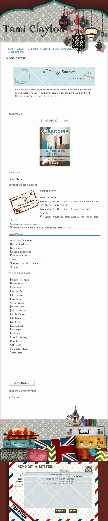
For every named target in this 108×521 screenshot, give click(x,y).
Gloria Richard (17, 303)
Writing (14, 267)
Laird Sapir (15, 329)
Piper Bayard (16, 341)
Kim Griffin (15, 322)
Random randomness (20, 255)
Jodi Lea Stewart (18, 310)
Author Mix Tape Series (21, 240)
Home (11, 48)
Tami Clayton (33, 29)
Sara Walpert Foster (19, 349)
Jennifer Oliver (17, 306)
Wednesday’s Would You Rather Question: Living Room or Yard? (40, 227)
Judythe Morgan (17, 314)
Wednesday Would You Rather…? (26, 263)
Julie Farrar (15, 318)
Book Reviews (16, 248)
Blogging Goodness (19, 244)
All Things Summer (58, 72)
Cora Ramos (15, 287)
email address (19, 480)
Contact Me (16, 52)
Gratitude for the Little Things (24, 224)
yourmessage (19, 485)
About (21, 48)
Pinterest (51, 121)
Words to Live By (48, 197)
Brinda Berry (16, 283)
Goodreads (56, 121)
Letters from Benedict (24, 202)
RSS (61, 121)
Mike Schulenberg (18, 337)
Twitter (47, 121)
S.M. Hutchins (16, 345)
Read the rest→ (51, 96)
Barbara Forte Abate (19, 280)
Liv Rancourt (16, 333)
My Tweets (14, 397)
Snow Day (45, 213)
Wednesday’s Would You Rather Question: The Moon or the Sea (69, 201)
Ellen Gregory (16, 295)
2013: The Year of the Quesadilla (55, 205)
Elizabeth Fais (16, 291)
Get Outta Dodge (39, 48)
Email (66, 121)
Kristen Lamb (16, 326)
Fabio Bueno (16, 299)
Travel (13, 259)
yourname (20, 474)
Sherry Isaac (16, 353)
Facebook (42, 121)
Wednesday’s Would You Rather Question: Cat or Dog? (65, 209)
